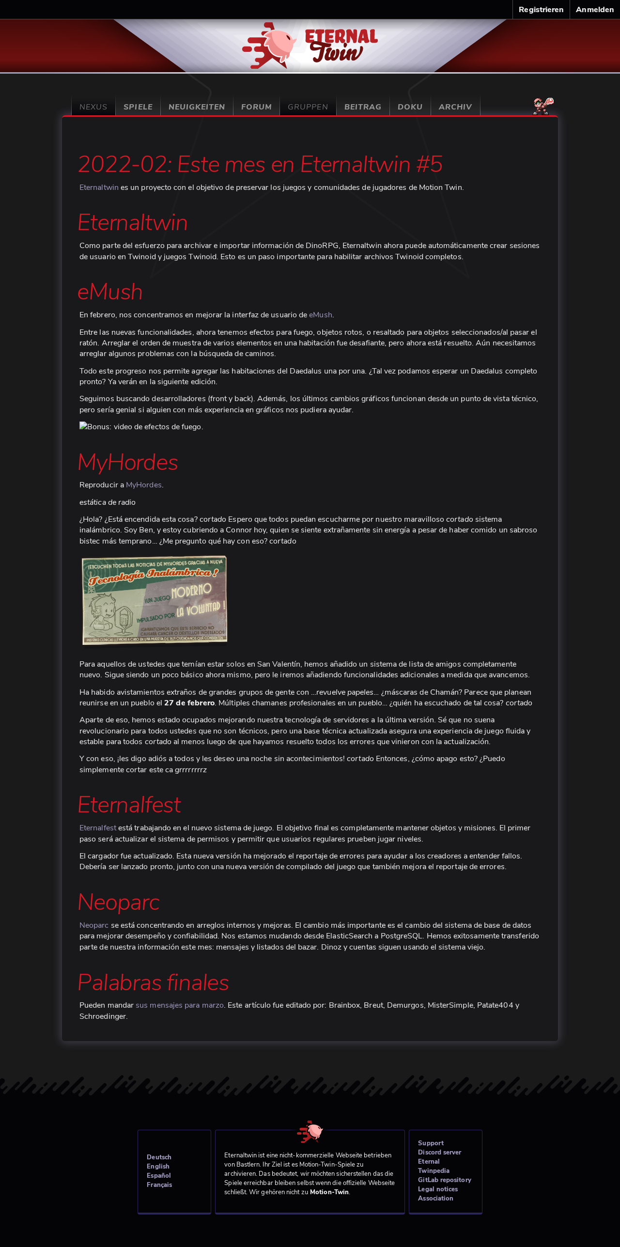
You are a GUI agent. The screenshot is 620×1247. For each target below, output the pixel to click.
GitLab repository (444, 1180)
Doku (410, 107)
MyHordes (144, 485)
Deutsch (159, 1157)
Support (431, 1143)
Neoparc (94, 925)
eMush (320, 315)
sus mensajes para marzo (180, 1005)
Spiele (138, 107)
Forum (256, 107)
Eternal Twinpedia (434, 1166)
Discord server (439, 1152)
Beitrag (363, 107)
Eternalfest (97, 828)
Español (159, 1175)
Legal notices (438, 1189)
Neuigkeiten (197, 107)
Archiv (455, 107)
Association (435, 1198)
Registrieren (541, 9)
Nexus (93, 107)
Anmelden (595, 9)
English (158, 1166)
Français (159, 1185)
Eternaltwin (310, 40)
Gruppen (308, 107)
